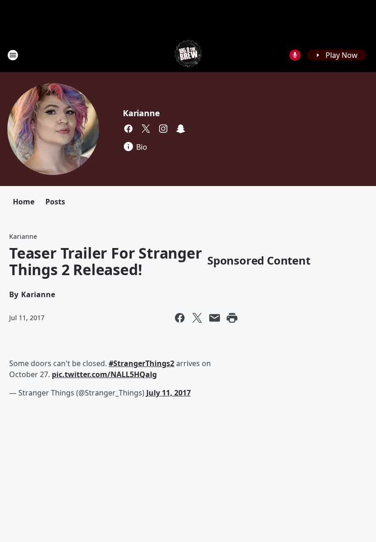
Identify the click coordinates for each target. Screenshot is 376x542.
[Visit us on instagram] (163, 128)
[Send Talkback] (294, 55)
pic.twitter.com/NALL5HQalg (104, 374)
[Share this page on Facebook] (179, 317)
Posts (55, 202)
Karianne (141, 113)
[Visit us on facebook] (128, 128)
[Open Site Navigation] (12, 55)
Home (23, 202)
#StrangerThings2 (141, 363)
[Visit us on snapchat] (180, 128)
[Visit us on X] (145, 128)
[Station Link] (188, 55)
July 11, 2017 (168, 393)
